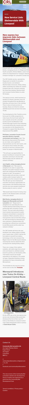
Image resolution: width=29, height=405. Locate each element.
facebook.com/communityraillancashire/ (14, 366)
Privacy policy (18, 388)
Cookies (5, 390)
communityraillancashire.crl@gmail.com (14, 361)
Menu (24, 7)
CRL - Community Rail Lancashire (7, 2)
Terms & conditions (8, 388)
